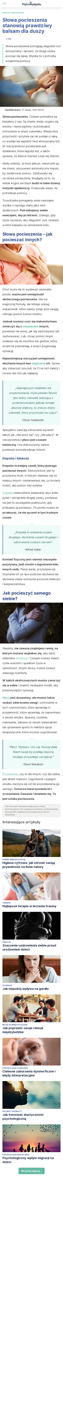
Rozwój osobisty (12, 1111)
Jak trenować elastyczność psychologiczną (23, 1117)
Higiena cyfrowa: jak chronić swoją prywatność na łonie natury (28, 865)
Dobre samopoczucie (14, 859)
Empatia (7, 492)
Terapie (6, 903)
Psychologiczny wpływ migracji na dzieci (28, 1160)
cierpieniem (30, 326)
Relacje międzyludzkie (13, 12)
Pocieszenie (10, 774)
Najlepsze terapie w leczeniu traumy (29, 906)
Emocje (6, 942)
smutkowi (22, 658)
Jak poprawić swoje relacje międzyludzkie (22, 1030)
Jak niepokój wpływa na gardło (25, 989)
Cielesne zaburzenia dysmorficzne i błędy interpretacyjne (29, 1073)
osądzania (38, 363)
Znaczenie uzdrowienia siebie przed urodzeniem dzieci (29, 947)
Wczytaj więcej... (31, 1170)
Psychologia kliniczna (15, 1068)
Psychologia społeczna (15, 1155)
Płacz (6, 697)
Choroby (7, 985)
